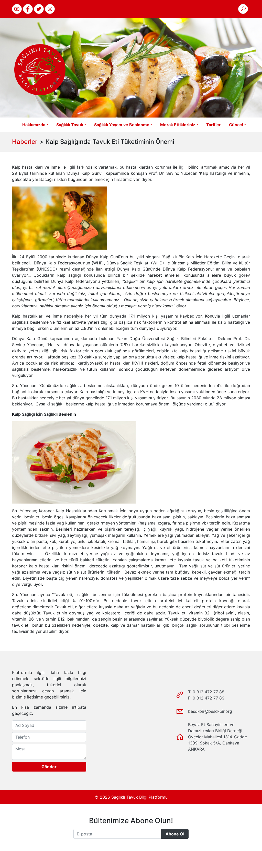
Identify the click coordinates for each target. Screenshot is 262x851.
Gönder (49, 766)
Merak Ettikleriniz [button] (177, 124)
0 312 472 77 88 (208, 691)
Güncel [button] (236, 124)
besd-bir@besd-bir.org (210, 711)
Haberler (24, 141)
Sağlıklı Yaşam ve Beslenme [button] (121, 124)
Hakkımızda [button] (33, 124)
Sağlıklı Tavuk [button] (69, 124)
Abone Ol (175, 833)
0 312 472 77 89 (208, 698)
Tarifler (213, 124)
